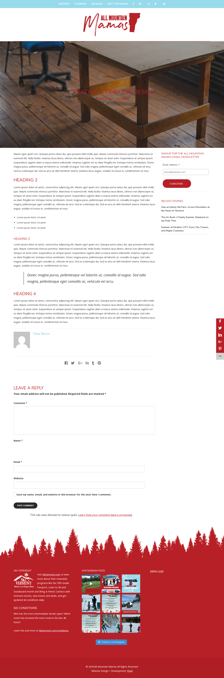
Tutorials (122, 99)
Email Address (171, 165)
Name (18, 440)
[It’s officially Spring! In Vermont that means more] (111, 603)
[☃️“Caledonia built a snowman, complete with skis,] (131, 623)
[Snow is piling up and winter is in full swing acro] (91, 623)
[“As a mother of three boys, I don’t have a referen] (111, 623)
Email (18, 461)
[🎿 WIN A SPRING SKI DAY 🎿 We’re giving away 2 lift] (131, 583)
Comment (20, 403)
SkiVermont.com (51, 574)
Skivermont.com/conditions (54, 630)
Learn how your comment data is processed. (105, 515)
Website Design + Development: (108, 670)
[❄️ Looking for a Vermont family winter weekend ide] (91, 603)
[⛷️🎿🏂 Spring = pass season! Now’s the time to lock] (111, 583)
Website (18, 478)
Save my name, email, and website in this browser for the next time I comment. (64, 494)
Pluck (130, 670)
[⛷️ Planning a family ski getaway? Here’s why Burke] (131, 603)
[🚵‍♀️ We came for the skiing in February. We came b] (91, 583)
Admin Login (157, 571)
